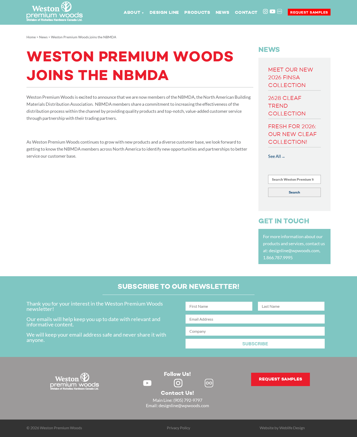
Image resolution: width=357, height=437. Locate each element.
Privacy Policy (178, 427)
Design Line (164, 12)
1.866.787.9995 (278, 257)
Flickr (280, 12)
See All (274, 156)
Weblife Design (292, 427)
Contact (246, 12)
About (132, 12)
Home (31, 37)
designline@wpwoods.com (294, 250)
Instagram (266, 12)
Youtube (272, 11)
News (222, 12)
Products (197, 12)
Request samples (309, 12)
